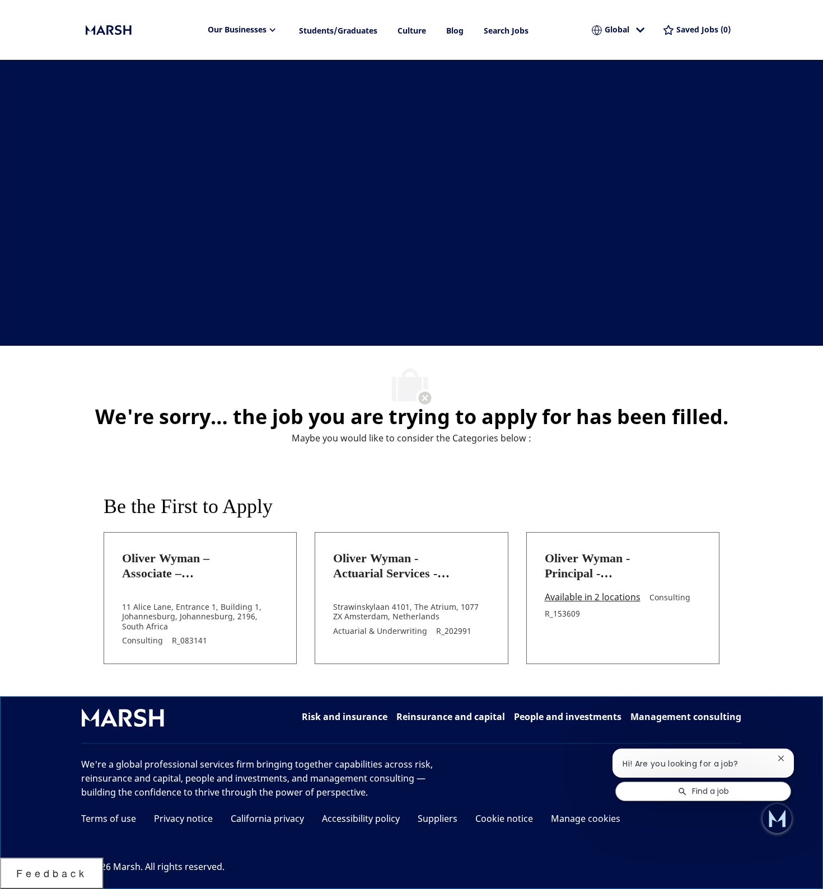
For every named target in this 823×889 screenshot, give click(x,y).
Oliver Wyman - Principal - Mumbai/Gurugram (597, 566)
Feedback (51, 873)
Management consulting (685, 717)
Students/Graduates (338, 30)
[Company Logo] (142, 30)
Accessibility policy (361, 818)
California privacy (267, 818)
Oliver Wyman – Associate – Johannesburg (165, 566)
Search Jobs (506, 30)
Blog (455, 30)
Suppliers (437, 818)
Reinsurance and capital (450, 717)
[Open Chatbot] (777, 818)
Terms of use (108, 818)
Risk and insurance (344, 717)
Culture (412, 30)
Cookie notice (504, 818)
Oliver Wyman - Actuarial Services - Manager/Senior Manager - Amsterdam (393, 566)
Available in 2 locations (592, 598)
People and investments (567, 717)
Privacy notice (183, 818)
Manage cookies (585, 818)
